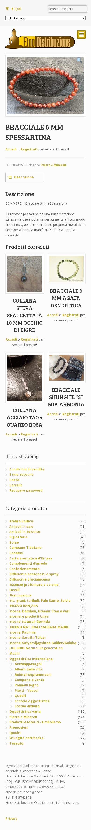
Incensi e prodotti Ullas (28, 616)
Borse (14, 542)
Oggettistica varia (25, 711)
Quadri (20, 695)
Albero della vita (28, 669)
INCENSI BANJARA (23, 605)
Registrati (29, 149)
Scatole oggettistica (32, 701)
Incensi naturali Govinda (29, 621)
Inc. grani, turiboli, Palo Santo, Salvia (39, 600)
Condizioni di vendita (26, 469)
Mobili (14, 653)
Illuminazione (20, 595)
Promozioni (18, 727)
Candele (16, 553)
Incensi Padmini (22, 632)
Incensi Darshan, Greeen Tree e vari (39, 611)
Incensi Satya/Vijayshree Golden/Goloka (42, 643)
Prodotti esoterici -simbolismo (35, 722)
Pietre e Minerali (53, 165)
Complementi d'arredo (28, 563)
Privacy (11, 818)
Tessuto (16, 743)
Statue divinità (27, 706)
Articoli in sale (21, 526)
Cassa (14, 479)
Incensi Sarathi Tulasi (27, 637)
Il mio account (21, 474)
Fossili (14, 590)
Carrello (15, 485)
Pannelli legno (26, 685)
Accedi (11, 149)
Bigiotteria (18, 537)
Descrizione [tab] (23, 177)
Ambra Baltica (21, 521)
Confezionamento (24, 568)
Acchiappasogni (28, 664)
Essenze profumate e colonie (34, 584)
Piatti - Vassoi (26, 690)
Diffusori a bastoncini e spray (34, 574)
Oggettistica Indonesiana (31, 658)
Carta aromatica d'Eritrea (30, 558)
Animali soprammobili (33, 674)
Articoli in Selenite (24, 531)
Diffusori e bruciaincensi (29, 579)
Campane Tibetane (25, 547)
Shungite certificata (26, 738)
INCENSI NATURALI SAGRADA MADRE (39, 627)
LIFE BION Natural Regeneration (36, 648)
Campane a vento (29, 679)
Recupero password (25, 490)
